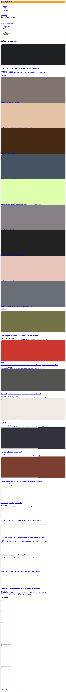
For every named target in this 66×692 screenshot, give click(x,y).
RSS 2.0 (21, 690)
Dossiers (3, 75)
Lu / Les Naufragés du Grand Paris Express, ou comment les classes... (23, 537)
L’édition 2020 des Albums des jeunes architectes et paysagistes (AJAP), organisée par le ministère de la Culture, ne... (24, 455)
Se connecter (8, 690)
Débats (2, 391)
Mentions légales (15, 690)
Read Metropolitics (7, 33)
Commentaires (3, 420)
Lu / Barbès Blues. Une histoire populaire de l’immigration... (21, 520)
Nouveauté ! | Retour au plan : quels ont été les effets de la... (20, 571)
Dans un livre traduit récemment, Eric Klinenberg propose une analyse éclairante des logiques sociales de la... (23, 426)
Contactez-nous (6, 35)
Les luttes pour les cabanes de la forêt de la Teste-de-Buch (20, 335)
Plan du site (3, 690)
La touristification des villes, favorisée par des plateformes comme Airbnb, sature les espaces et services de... (22, 368)
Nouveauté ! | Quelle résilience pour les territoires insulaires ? (21, 588)
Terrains (2, 65)
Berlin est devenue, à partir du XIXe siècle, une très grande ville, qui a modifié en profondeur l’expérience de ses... (24, 506)
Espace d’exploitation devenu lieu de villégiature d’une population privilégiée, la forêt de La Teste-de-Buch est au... (24, 339)
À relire (3, 309)
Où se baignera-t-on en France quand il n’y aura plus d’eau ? (21, 394)
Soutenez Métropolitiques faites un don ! (6, 2)
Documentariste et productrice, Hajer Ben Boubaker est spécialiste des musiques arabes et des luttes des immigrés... (24, 524)
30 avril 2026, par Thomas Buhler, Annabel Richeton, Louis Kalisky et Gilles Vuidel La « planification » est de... (23, 575)
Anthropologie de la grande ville (11, 503)
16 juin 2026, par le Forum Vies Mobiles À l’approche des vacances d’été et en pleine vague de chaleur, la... (22, 557)
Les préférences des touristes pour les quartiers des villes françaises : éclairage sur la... (29, 365)
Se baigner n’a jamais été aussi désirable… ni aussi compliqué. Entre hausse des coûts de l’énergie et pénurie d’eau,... (24, 397)
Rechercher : (3, 38)
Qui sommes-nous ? (7, 34)
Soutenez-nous (10, 23)
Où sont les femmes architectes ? (11, 452)
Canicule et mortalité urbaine (10, 423)
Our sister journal (4, 13)
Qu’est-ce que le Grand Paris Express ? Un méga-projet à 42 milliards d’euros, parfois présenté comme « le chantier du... (25, 541)
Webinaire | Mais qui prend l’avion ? (13, 555)
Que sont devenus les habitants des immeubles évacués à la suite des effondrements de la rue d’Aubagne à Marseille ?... (25, 72)
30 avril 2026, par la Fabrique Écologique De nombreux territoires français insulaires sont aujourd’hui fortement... (24, 592)
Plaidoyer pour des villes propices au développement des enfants (22, 481)
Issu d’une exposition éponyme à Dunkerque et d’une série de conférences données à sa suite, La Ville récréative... (24, 485)
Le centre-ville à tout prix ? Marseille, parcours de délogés (20, 68)
